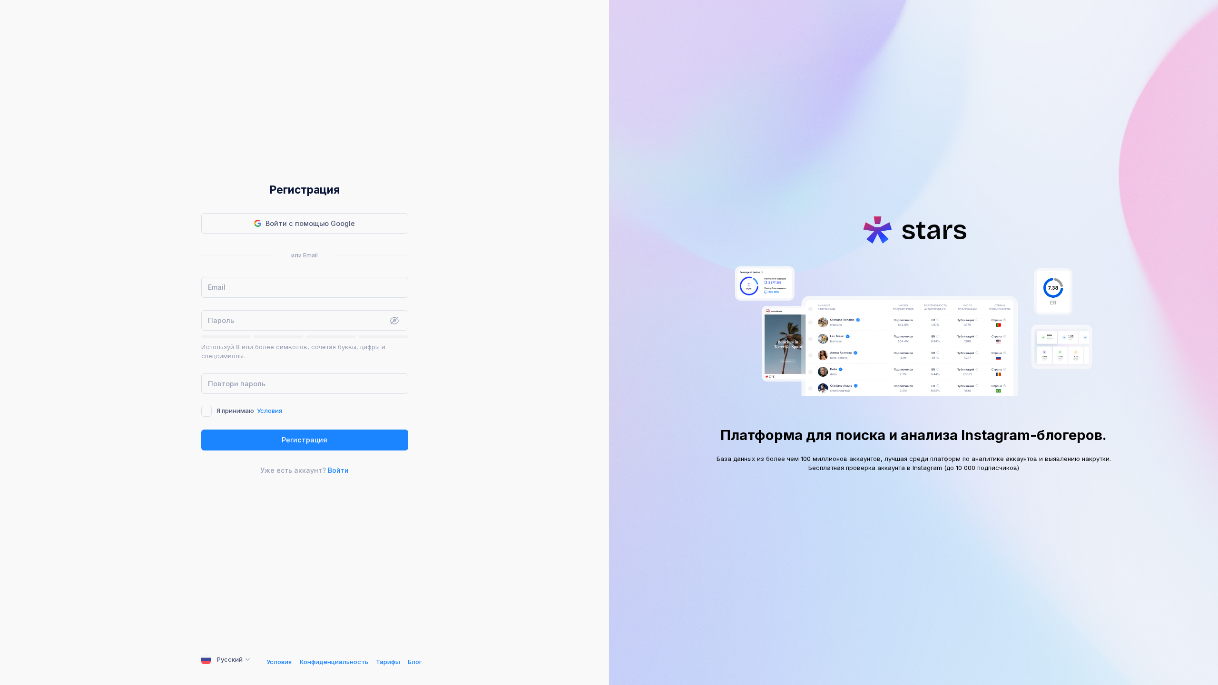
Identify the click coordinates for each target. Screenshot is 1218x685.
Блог (415, 661)
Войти (338, 470)
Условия (269, 410)
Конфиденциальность (334, 661)
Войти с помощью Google (310, 223)
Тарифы (388, 661)
